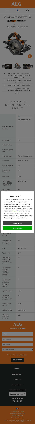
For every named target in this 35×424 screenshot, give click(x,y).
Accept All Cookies (17, 228)
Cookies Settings (17, 223)
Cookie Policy (16, 211)
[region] (17, 212)
